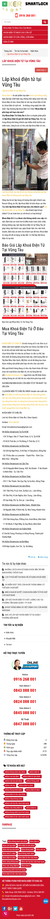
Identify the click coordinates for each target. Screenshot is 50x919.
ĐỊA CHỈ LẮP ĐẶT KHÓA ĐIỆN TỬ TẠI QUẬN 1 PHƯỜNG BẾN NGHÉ (21, 616)
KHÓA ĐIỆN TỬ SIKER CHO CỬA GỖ (17, 32)
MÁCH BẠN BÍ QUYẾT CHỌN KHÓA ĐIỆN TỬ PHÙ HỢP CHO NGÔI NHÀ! (25, 594)
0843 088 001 (25, 690)
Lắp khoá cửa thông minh (26, 192)
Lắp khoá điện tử (9, 192)
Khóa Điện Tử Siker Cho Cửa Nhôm (17, 28)
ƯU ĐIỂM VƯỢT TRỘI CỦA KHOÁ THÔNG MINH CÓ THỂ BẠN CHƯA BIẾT (23, 586)
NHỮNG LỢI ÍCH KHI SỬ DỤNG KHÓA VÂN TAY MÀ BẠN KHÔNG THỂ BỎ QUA (23, 571)
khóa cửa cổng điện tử (20, 408)
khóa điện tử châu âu (12, 394)
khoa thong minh (23, 404)
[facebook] (4, 908)
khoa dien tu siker (17, 401)
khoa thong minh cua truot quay (17, 812)
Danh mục (41, 70)
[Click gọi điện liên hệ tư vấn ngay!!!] (5, 913)
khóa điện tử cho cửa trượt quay (17, 817)
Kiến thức (34, 51)
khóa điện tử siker (33, 790)
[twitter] (15, 908)
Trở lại (32, 557)
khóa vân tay (10, 785)
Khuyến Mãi (10, 638)
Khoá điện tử (7, 95)
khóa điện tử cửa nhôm (31, 394)
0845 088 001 (25, 712)
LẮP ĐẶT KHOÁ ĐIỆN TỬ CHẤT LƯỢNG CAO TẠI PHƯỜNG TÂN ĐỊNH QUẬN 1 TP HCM (22, 601)
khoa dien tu (31, 808)
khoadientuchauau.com (13, 375)
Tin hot (9, 644)
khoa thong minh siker (33, 401)
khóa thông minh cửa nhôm (28, 398)
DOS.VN (31, 915)
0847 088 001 (25, 723)
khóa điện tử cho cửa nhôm (15, 794)
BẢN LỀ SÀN (8, 42)
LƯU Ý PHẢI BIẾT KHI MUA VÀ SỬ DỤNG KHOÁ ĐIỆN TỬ (24, 578)
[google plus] (10, 908)
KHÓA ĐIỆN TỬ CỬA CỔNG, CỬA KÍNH (18, 37)
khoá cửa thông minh (38, 95)
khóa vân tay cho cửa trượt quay (17, 803)
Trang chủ (8, 51)
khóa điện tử (34, 772)
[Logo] (25, 7)
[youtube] (21, 908)
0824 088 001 (25, 701)
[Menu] (4, 4)
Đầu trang (44, 557)
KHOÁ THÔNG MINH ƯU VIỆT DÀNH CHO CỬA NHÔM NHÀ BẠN (24, 609)
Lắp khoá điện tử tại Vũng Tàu (14, 90)
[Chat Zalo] (45, 901)
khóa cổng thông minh (14, 799)
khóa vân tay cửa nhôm (14, 781)
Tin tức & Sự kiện (21, 51)
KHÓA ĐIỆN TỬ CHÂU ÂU (12, 343)
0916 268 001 (14, 422)
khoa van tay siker (12, 776)
